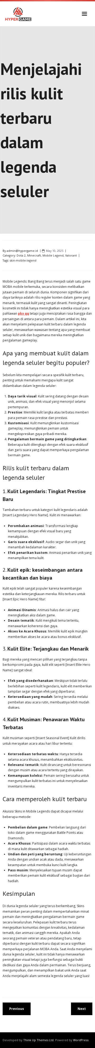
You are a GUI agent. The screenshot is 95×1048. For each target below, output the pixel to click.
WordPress (80, 1040)
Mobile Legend (53, 255)
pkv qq (23, 313)
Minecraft (34, 255)
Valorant (71, 255)
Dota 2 (21, 255)
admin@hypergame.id (22, 251)
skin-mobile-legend (23, 260)
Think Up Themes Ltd (38, 1040)
